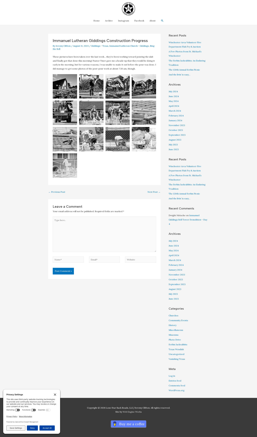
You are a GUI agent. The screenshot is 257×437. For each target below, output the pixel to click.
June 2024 (174, 96)
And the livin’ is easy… (179, 74)
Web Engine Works (132, 411)
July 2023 (173, 144)
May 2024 (174, 101)
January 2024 (175, 120)
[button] (162, 20)
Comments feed (177, 385)
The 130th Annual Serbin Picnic (184, 69)
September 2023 (177, 135)
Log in (172, 376)
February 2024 (176, 115)
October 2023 (176, 130)
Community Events (178, 320)
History (172, 325)
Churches (173, 315)
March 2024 (175, 110)
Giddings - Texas (99, 46)
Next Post (154, 192)
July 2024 (173, 91)
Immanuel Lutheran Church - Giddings (129, 46)
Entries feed (175, 380)
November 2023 (177, 125)
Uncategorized (176, 354)
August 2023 (175, 139)
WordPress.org (176, 390)
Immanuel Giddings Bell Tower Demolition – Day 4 (188, 219)
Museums (173, 334)
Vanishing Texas (177, 359)
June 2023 (174, 149)
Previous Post (56, 192)
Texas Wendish (176, 349)
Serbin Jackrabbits (178, 344)
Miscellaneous (176, 330)
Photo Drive (175, 339)
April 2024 (174, 106)
